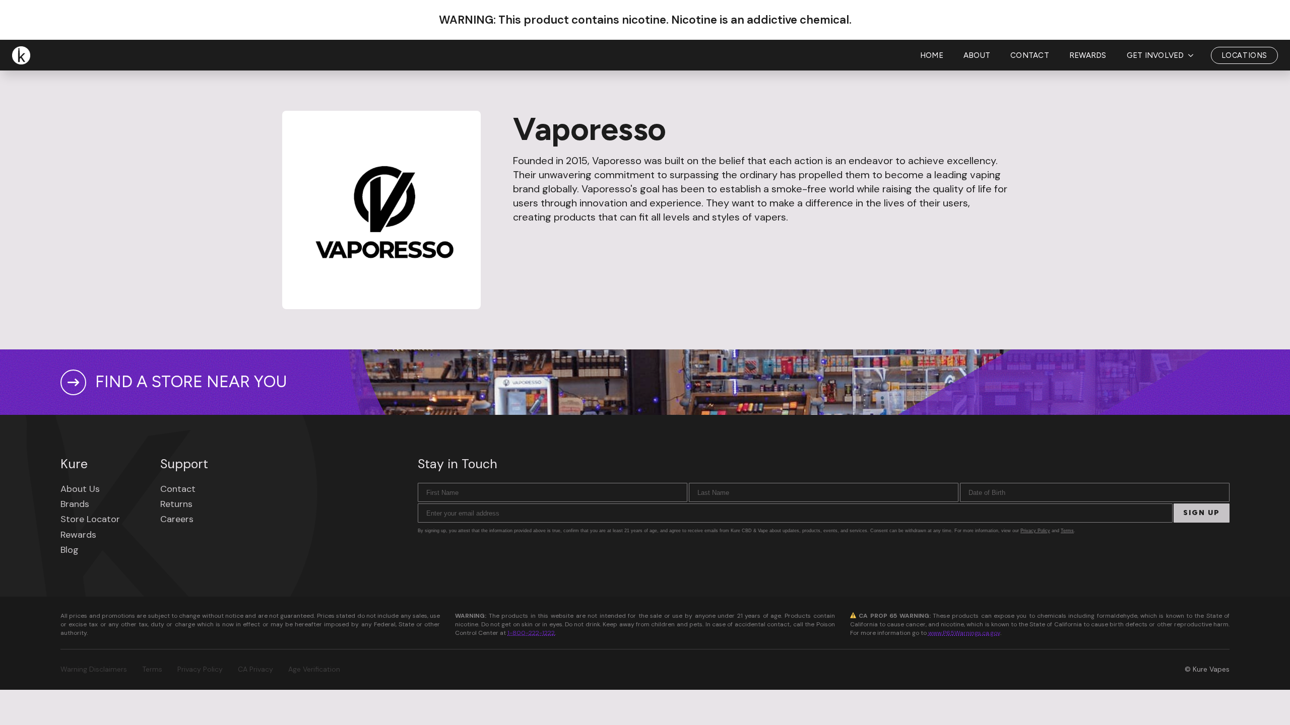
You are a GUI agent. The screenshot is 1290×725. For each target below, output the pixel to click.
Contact (1029, 55)
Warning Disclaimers (93, 669)
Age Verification (314, 669)
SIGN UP (1201, 513)
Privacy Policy (1035, 530)
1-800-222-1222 (531, 633)
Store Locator (90, 519)
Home (931, 55)
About (976, 55)
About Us (80, 489)
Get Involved (1155, 55)
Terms (1067, 530)
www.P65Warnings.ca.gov (964, 633)
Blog (69, 550)
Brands (74, 504)
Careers (177, 519)
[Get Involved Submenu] (1193, 55)
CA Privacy (255, 669)
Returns (176, 504)
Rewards (1088, 55)
